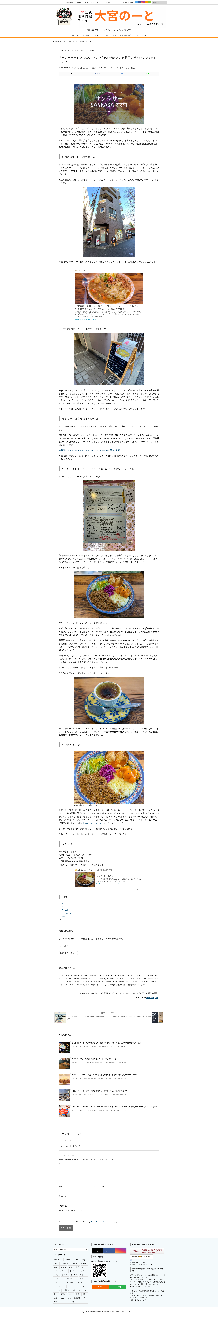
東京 (70, 1294)
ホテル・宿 (57, 1282)
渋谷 (55, 1298)
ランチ (70, 1286)
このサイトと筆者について (141, 1298)
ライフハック (58, 1286)
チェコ (56, 1279)
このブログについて (96, 2)
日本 (55, 1294)
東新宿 (133, 68)
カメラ (56, 1275)
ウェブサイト (63, 1196)
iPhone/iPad (65, 1263)
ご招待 (77, 1267)
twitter (63, 1267)
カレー (113, 68)
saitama (83, 1263)
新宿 (127, 68)
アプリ (84, 1267)
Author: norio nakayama (139, 1262)
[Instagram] (143, 2)
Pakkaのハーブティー (93, 823)
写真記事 (66, 1290)
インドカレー (104, 68)
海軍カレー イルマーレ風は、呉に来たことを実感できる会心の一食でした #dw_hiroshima (104, 1075)
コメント (62, 1164)
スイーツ (83, 1275)
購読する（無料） (68, 953)
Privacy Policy (95, 1222)
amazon (67, 1260)
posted (74, 1263)
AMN (76, 1260)
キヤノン (65, 1275)
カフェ (83, 1271)
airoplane (57, 1260)
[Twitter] (136, 2)
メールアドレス (99, 1186)
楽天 (77, 1294)
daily (83, 1260)
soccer (56, 1267)
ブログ (81, 1279)
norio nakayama (152, 998)
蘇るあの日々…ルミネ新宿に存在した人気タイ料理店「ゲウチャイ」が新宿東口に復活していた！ (106, 1043)
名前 (61, 1186)
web (70, 1267)
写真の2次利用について (127, 2)
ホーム (63, 50)
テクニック (68, 1279)
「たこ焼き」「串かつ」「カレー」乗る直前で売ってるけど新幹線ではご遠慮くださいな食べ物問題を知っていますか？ (115, 1107)
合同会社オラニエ (141, 1300)
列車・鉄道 (76, 1290)
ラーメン (81, 1286)
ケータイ (74, 1275)
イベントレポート (60, 1271)
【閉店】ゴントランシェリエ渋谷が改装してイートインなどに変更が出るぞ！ (99, 1091)
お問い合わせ (70, 2)
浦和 (84, 1294)
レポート (57, 1290)
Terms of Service (108, 1222)
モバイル (81, 1282)
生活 (62, 1298)
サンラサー (120, 68)
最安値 (63, 1294)
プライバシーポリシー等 (111, 2)
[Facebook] (139, 2)
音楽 (55, 1302)
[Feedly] (149, 2)
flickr (55, 1263)
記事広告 (77, 1298)
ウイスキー (73, 1271)
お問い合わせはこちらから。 (142, 1286)
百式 (69, 1298)
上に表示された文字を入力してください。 (73, 1210)
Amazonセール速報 (82, 2)
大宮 (84, 1290)
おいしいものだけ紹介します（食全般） (83, 50)
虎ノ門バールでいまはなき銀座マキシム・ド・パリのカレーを (94, 1059)
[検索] (165, 2)
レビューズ (136, 1291)
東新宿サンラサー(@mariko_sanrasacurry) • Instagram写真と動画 (89, 450)
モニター (70, 1282)
